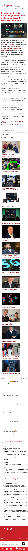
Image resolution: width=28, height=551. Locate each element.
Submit (20, 378)
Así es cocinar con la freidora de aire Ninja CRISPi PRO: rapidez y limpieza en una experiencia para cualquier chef (16, 507)
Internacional (19, 8)
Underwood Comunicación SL (9, 544)
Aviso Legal (24, 538)
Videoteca (7, 393)
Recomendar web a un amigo (8, 433)
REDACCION (5, 121)
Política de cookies (5, 538)
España (17, 5)
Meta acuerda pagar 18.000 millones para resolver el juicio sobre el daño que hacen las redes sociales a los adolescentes (15, 491)
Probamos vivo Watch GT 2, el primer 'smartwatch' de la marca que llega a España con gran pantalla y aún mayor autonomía (16, 512)
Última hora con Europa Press (12, 479)
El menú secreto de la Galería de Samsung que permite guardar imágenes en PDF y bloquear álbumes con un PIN (15, 499)
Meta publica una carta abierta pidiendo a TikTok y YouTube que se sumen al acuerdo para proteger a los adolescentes (15, 487)
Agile (13, 124)
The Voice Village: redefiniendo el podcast (12, 464)
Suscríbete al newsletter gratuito (9, 435)
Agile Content (9, 44)
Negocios (21, 121)
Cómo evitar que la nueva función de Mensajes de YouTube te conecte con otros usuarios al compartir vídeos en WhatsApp (14, 520)
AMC (16, 124)
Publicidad (19, 538)
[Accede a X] (2, 549)
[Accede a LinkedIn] (7, 549)
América (17, 6)
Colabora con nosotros (7, 539)
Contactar (24, 539)
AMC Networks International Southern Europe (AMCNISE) (11, 48)
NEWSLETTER (19, 132)
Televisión (3, 122)
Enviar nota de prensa (16, 539)
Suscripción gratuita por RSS (8, 430)
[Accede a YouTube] (11, 549)
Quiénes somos (13, 538)
